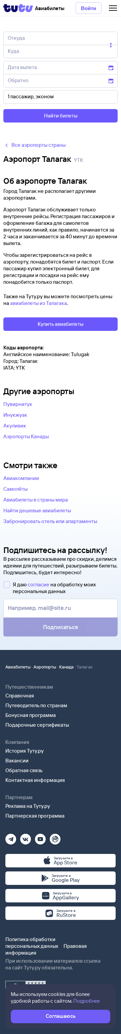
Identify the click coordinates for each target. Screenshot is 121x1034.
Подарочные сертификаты (37, 725)
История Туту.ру (24, 751)
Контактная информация (35, 780)
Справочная (19, 695)
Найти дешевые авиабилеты (37, 510)
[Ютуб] (40, 837)
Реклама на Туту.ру (27, 806)
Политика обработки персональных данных (31, 942)
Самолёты (15, 489)
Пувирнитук (17, 404)
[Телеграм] (10, 837)
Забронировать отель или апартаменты (50, 521)
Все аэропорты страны (38, 145)
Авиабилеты (18, 666)
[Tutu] (18, 8)
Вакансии (17, 760)
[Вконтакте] (25, 837)
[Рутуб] (55, 837)
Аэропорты (45, 666)
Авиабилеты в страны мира (35, 499)
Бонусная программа (30, 715)
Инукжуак (15, 415)
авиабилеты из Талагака (38, 303)
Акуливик (14, 425)
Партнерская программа (35, 816)
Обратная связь (24, 770)
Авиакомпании (21, 478)
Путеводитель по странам (36, 705)
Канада (66, 666)
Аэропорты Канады (26, 436)
